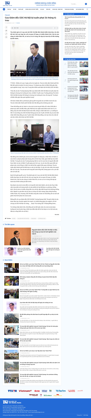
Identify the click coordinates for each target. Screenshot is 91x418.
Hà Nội (18, 23)
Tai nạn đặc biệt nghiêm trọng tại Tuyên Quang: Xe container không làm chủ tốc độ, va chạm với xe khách (39, 375)
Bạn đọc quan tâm (71, 59)
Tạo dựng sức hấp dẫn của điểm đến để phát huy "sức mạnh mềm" (73, 96)
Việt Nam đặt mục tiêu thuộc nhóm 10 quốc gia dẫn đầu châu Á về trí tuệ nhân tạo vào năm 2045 (75, 30)
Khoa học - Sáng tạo (57, 9)
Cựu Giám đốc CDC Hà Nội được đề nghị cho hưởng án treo (53, 249)
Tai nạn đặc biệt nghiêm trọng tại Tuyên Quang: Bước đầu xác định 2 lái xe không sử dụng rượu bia (40, 363)
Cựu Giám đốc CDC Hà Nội (23, 218)
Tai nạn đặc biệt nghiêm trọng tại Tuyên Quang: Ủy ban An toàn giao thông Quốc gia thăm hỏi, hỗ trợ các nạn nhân (39, 327)
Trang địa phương (69, 9)
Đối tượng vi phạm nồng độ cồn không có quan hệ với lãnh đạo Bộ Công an (38, 277)
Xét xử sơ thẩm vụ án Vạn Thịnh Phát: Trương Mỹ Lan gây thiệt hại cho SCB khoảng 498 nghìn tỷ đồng (39, 290)
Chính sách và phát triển (31, 9)
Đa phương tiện (80, 9)
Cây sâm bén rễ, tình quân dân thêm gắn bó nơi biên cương (73, 72)
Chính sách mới (70, 14)
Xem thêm (8, 260)
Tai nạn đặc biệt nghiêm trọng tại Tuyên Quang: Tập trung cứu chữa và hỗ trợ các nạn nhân (39, 339)
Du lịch (42, 9)
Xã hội (14, 9)
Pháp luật (20, 9)
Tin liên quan (10, 224)
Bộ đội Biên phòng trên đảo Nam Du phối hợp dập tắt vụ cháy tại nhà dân (39, 315)
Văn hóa (48, 9)
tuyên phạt (33, 218)
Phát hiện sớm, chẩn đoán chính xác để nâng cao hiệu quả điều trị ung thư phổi (72, 64)
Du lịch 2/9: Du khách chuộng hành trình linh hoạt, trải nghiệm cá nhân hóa (73, 89)
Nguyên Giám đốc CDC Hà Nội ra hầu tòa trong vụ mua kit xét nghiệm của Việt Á (44, 232)
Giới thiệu (85, 415)
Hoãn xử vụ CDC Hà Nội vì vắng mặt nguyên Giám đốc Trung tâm (24, 249)
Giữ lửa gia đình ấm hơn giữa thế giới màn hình (73, 80)
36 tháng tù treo (41, 218)
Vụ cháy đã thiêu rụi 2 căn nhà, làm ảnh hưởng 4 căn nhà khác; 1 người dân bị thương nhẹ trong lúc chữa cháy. (39, 321)
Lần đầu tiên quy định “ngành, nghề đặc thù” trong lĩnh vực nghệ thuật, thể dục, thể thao (76, 43)
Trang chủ (79, 415)
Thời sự (9, 9)
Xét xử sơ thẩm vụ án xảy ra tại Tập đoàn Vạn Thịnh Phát (36, 350)
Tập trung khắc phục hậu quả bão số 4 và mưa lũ (75, 17)
